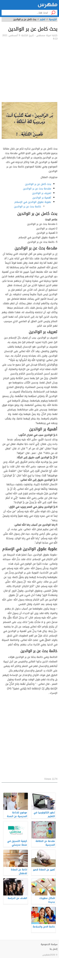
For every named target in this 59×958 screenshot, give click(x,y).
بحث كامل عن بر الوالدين (38, 184)
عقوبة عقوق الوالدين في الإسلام (32, 202)
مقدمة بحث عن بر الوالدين (37, 188)
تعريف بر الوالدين (41, 193)
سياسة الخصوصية (49, 944)
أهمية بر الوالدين (41, 197)
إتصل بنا (53, 949)
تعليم (42, 19)
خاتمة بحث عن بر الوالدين (27, 206)
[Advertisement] (29, 71)
